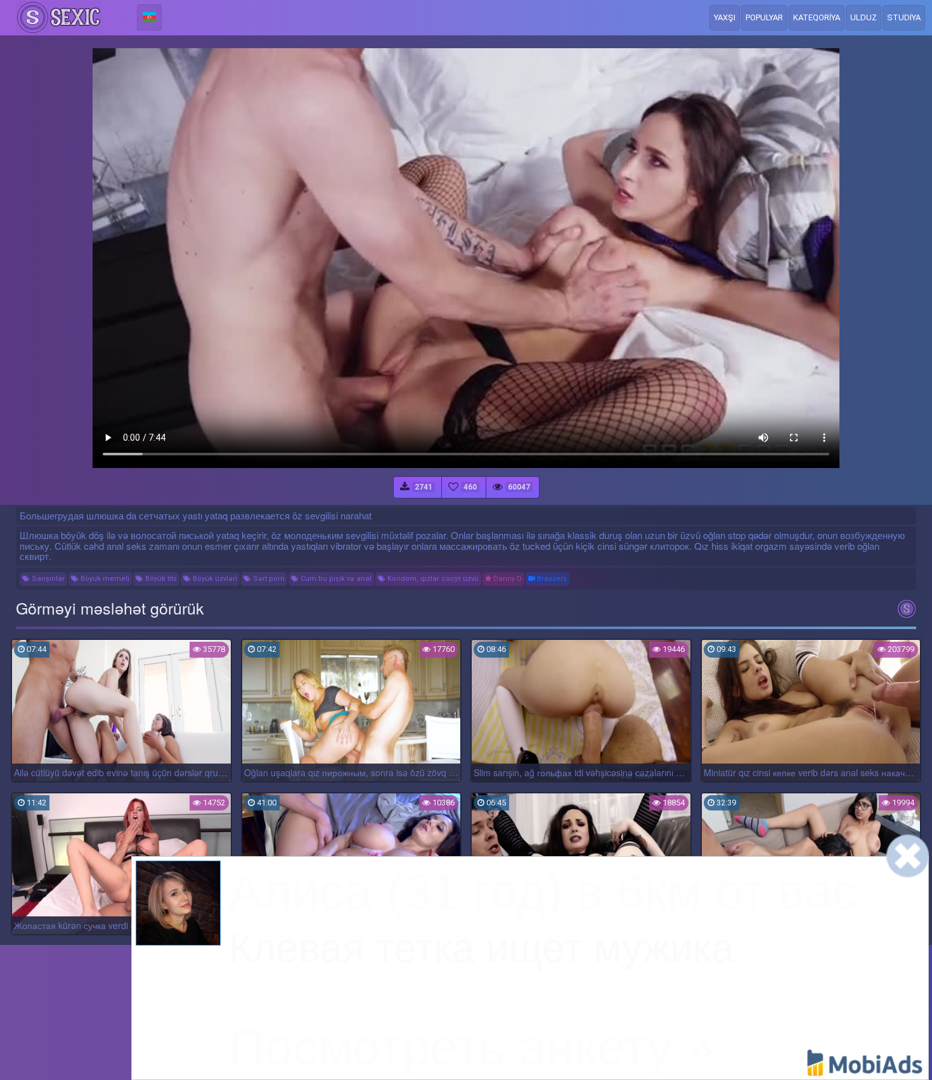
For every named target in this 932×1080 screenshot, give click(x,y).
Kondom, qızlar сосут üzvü (432, 579)
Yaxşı (724, 17)
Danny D (506, 579)
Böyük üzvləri (214, 579)
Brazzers (551, 579)
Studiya (904, 17)
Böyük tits (160, 579)
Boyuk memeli (104, 579)
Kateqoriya (816, 17)
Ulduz (863, 17)
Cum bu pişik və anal (335, 579)
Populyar (764, 17)
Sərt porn (268, 579)
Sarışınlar (47, 579)
